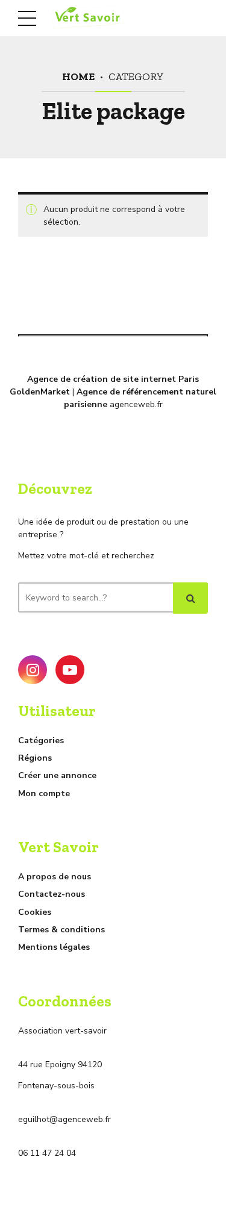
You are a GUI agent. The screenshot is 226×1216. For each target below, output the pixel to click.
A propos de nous (54, 876)
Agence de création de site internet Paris (113, 379)
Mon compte (44, 793)
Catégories (41, 740)
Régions (35, 758)
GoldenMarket (40, 392)
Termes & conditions (61, 929)
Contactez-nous (51, 894)
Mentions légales (54, 947)
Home (78, 76)
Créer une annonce (57, 775)
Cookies (34, 912)
